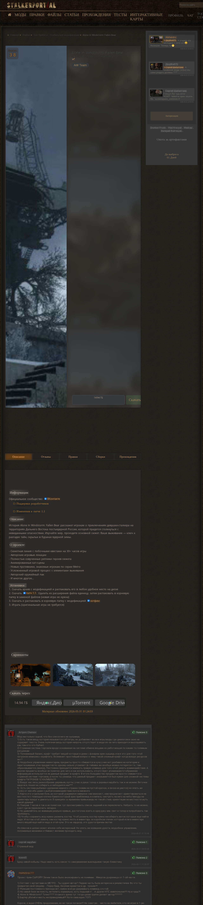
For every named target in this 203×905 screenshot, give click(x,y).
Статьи (72, 15)
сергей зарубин (27, 842)
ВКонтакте (53, 499)
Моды (20, 15)
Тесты (120, 15)
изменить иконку (156, 39)
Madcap (188, 127)
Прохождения (96, 15)
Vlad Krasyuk (175, 127)
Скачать (135, 400)
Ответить (121, 732)
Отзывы (46, 456)
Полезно (141, 732)
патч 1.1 (31, 593)
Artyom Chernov (27, 732)
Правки (36, 15)
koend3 (22, 857)
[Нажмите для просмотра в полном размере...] (36, 227)
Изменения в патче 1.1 (30, 511)
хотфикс (95, 601)
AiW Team (80, 65)
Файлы (54, 15)
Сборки (100, 456)
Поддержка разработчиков (32, 503)
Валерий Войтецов (171, 130)
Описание (18, 456)
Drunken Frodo (158, 127)
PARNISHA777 (26, 873)
